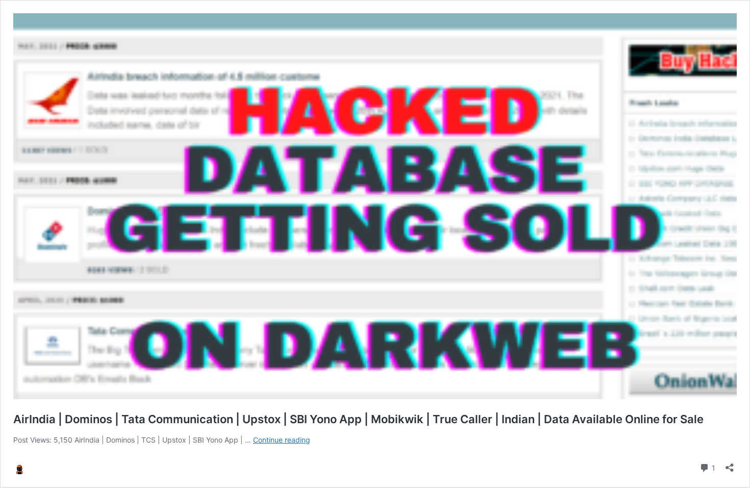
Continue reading (281, 439)
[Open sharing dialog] (729, 464)
